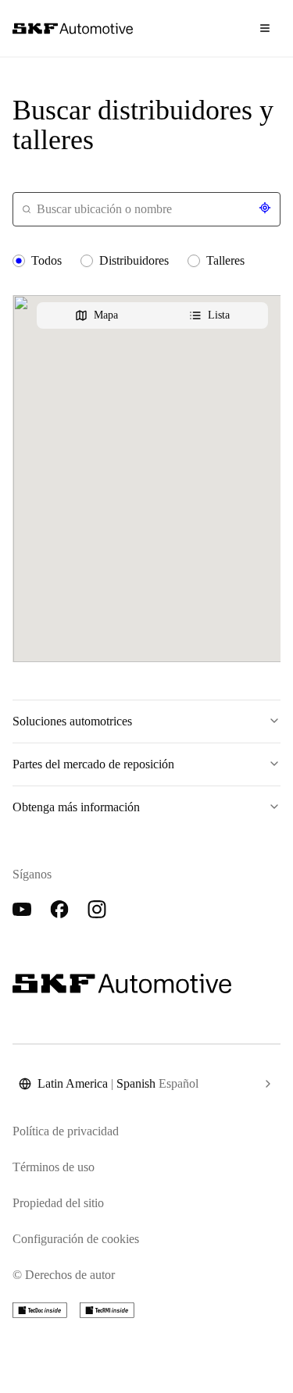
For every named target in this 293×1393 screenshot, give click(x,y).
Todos (46, 260)
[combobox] (146, 209)
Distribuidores (134, 260)
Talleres (225, 260)
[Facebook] (59, 910)
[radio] (19, 261)
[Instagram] (97, 910)
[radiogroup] (146, 260)
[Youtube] (22, 910)
